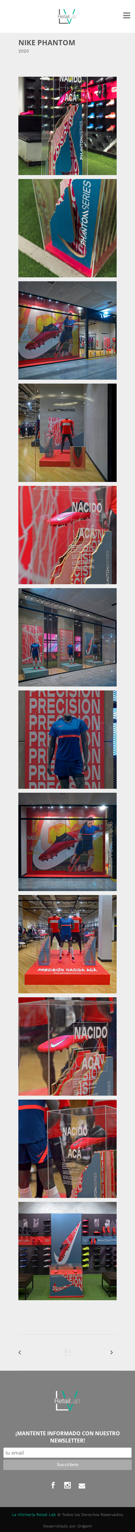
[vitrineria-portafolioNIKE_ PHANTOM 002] (67, 228)
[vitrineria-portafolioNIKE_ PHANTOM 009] (67, 944)
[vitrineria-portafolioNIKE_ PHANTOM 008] (67, 842)
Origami (84, 1526)
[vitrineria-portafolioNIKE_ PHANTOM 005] (67, 535)
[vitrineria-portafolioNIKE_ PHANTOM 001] (67, 126)
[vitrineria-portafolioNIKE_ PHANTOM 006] (67, 637)
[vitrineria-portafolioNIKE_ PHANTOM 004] (67, 433)
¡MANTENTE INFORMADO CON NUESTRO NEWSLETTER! (67, 1437)
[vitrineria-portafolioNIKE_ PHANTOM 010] (67, 1046)
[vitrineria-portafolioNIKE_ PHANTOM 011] (67, 1149)
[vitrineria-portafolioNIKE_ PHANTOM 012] (67, 1251)
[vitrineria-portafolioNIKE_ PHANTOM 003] (67, 330)
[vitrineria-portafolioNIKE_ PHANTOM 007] (67, 739)
